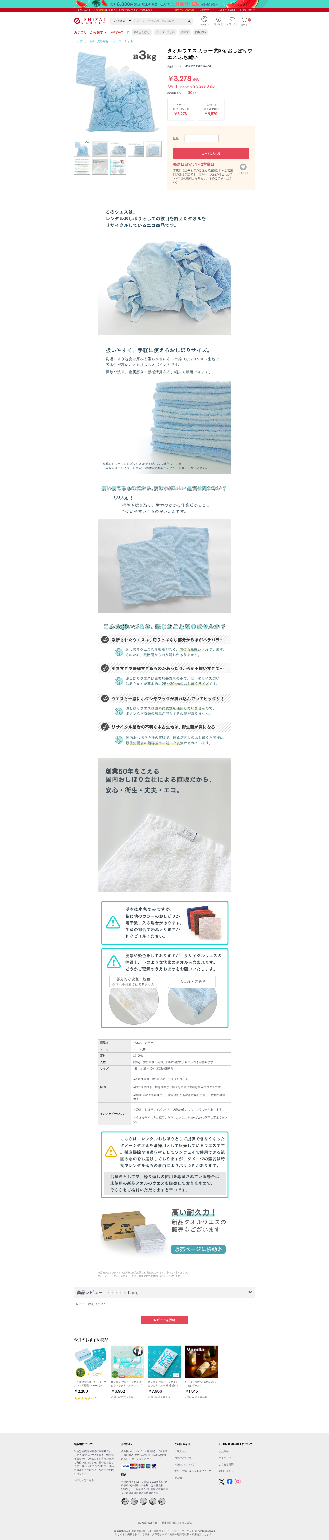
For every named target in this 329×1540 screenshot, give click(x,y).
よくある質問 (227, 9)
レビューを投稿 (164, 1320)
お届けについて (183, 1458)
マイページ (225, 1458)
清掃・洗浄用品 (99, 41)
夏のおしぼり (142, 32)
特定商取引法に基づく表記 (177, 1522)
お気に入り (243, 172)
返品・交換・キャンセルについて (193, 1471)
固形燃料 (200, 32)
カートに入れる (211, 153)
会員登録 (101, 9)
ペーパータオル (165, 32)
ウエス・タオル (123, 41)
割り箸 (185, 32)
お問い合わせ (247, 9)
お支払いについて (184, 1464)
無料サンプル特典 (184, 9)
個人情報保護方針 (147, 1522)
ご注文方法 (180, 1451)
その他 (178, 1477)
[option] (118, 91)
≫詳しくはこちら (84, 1480)
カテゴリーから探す (90, 32)
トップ (78, 41)
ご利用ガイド (207, 9)
